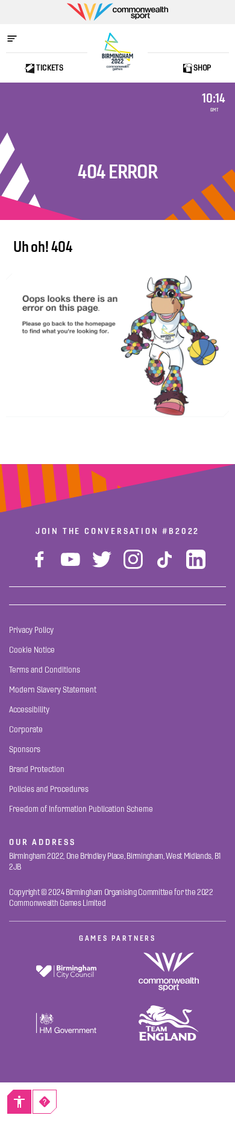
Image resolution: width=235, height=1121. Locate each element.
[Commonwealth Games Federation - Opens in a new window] (169, 971)
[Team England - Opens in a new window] (169, 1023)
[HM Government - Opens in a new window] (66, 1023)
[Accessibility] (19, 1102)
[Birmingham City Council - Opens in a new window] (66, 971)
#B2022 (180, 531)
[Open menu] (18, 38)
